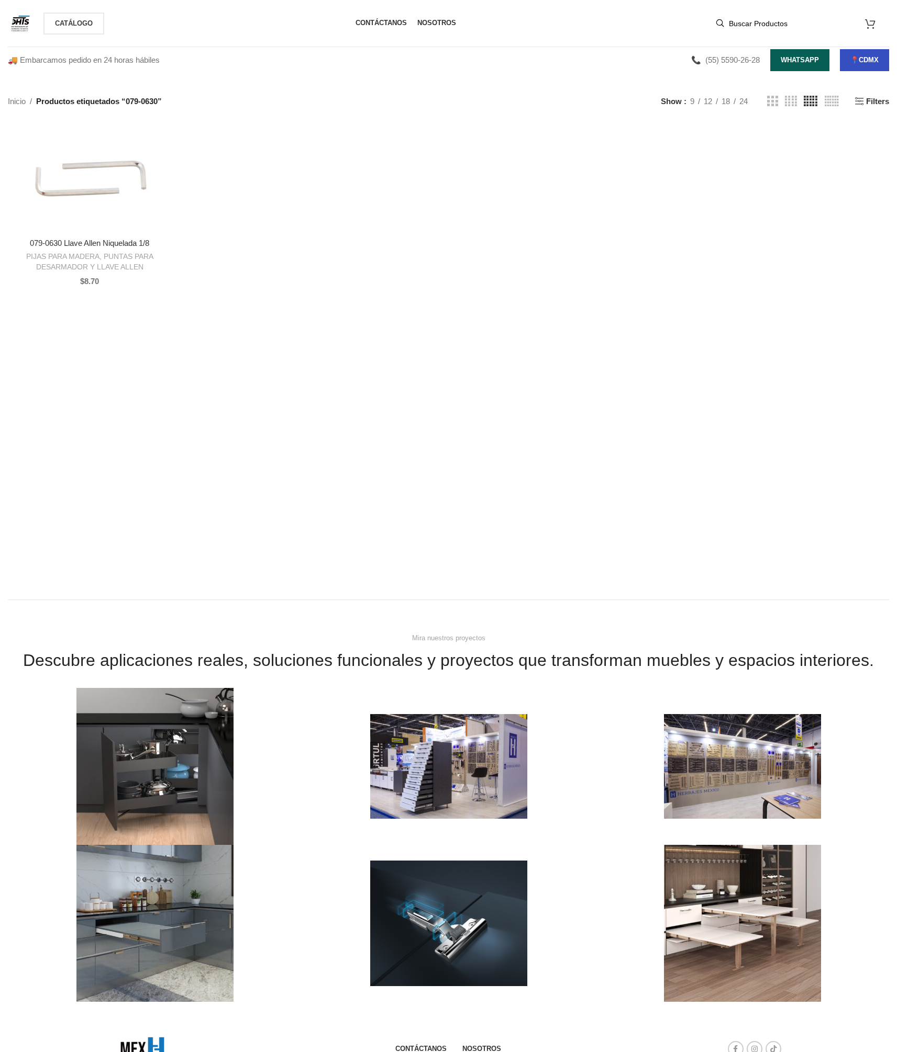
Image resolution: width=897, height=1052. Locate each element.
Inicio (17, 101)
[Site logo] (20, 22)
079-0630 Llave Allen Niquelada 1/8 (89, 243)
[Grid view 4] (791, 101)
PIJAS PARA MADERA (62, 256)
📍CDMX (864, 60)
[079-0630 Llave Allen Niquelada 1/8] (90, 178)
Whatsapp (800, 60)
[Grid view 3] (772, 101)
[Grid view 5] (810, 101)
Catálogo (74, 23)
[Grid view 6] (832, 101)
